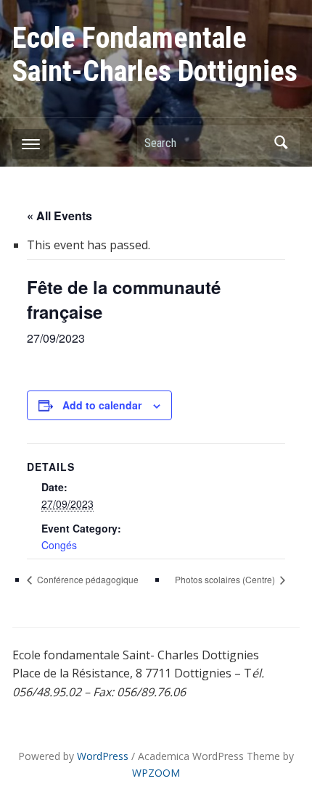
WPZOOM (156, 773)
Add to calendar (101, 405)
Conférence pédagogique (87, 579)
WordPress (102, 756)
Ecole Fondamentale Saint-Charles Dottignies (154, 54)
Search (281, 142)
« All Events (59, 215)
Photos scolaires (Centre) (226, 579)
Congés (59, 545)
